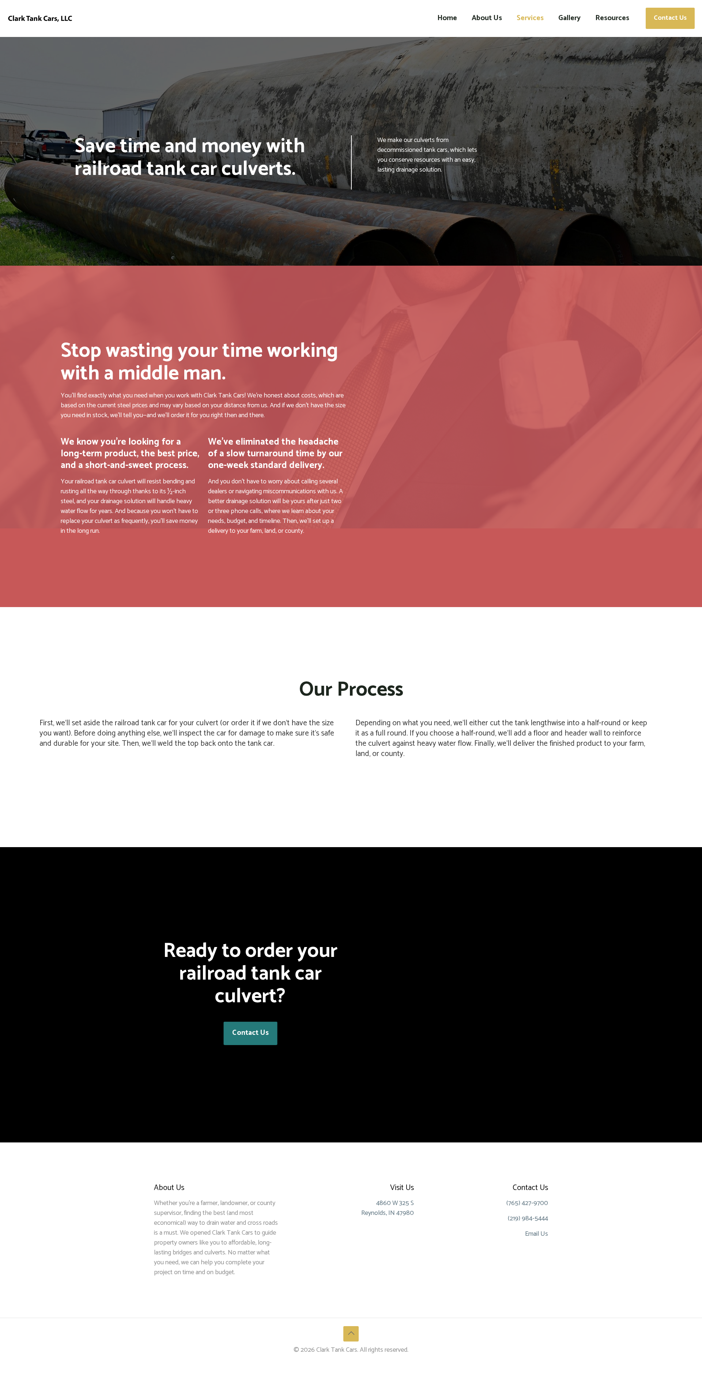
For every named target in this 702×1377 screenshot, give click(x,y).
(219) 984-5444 (528, 1218)
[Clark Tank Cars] (40, 18)
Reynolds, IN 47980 (387, 1213)
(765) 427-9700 (527, 1203)
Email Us (536, 1233)
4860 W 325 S (395, 1203)
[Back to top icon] (351, 1334)
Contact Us (670, 17)
